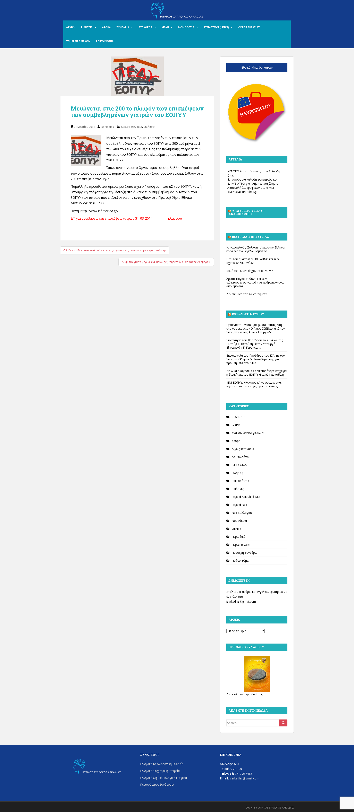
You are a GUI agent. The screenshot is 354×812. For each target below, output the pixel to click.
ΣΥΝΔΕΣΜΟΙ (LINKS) (216, 27)
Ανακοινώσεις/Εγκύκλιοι (248, 433)
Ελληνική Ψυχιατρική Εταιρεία (160, 771)
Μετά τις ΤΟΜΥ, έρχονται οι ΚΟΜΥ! (249, 271)
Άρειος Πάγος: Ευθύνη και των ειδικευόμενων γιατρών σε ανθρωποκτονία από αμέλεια (255, 282)
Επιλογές (238, 489)
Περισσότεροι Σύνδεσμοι (157, 784)
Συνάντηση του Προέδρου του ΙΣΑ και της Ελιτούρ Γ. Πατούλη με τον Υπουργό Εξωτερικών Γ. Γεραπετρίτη (254, 343)
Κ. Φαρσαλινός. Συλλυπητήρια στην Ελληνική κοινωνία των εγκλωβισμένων (256, 249)
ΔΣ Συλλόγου (241, 457)
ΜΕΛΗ (165, 27)
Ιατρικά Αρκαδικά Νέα (246, 497)
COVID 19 (238, 417)
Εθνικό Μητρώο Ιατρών (257, 67)
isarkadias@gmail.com (241, 601)
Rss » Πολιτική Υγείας (250, 237)
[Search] (283, 722)
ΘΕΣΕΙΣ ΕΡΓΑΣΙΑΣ (249, 27)
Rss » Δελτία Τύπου (248, 314)
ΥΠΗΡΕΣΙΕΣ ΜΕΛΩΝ (78, 41)
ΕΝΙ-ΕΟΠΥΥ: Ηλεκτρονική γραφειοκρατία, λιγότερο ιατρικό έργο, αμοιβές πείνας (254, 384)
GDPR (236, 425)
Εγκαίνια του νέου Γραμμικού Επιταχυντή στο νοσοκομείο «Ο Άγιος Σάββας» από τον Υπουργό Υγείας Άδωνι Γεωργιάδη (255, 328)
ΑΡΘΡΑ (106, 27)
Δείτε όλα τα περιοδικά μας (244, 694)
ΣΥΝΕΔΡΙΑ (122, 27)
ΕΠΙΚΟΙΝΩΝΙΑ (104, 41)
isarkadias (107, 127)
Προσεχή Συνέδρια (244, 553)
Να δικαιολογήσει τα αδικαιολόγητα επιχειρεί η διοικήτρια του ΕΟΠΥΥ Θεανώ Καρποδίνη (256, 372)
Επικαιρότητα (240, 481)
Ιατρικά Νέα (239, 505)
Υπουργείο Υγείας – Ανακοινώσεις (246, 212)
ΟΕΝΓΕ (236, 529)
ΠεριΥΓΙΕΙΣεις (241, 545)
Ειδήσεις (149, 127)
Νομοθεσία (239, 521)
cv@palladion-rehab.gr (243, 192)
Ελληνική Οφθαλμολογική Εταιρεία (163, 778)
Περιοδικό (238, 537)
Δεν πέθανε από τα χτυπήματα (246, 294)
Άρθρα (236, 441)
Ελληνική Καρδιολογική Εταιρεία (161, 764)
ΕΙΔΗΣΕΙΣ (87, 27)
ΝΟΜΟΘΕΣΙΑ (186, 27)
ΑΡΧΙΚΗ (70, 27)
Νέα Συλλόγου (242, 513)
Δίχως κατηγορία (131, 127)
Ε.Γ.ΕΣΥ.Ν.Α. (239, 465)
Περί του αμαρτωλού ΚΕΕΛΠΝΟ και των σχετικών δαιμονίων (252, 261)
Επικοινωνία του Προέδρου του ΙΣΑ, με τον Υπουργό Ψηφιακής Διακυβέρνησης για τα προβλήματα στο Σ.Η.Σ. (255, 359)
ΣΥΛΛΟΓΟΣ (145, 27)
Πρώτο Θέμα (240, 560)
